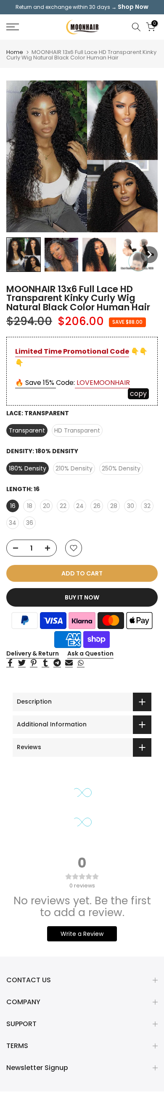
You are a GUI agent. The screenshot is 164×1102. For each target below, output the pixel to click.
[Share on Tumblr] (45, 663)
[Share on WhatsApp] (81, 663)
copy (138, 393)
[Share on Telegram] (57, 663)
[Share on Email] (69, 663)
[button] (23, 254)
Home (14, 52)
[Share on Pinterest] (33, 663)
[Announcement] (82, 7)
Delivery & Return (32, 653)
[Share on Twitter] (22, 663)
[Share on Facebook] (10, 663)
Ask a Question (90, 653)
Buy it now (82, 597)
